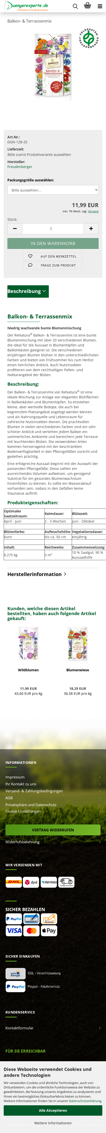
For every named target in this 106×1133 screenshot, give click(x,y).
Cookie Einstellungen (23, 811)
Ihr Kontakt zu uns (20, 783)
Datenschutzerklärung (85, 1101)
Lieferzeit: (15, 149)
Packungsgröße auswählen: (30, 180)
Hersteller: (16, 161)
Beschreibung (24, 291)
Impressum (15, 776)
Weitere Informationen (53, 1123)
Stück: (12, 219)
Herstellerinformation (34, 574)
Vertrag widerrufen (53, 829)
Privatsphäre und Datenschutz (30, 804)
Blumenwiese (77, 670)
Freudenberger (19, 166)
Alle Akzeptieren (53, 1110)
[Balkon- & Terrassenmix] (53, 65)
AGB (9, 797)
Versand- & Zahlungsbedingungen (34, 790)
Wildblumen (28, 670)
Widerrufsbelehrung (22, 841)
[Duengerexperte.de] (24, 6)
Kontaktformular (19, 1027)
